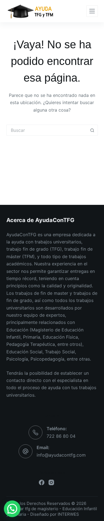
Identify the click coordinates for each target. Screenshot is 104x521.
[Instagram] (51, 482)
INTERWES (68, 514)
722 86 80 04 (61, 436)
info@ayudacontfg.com (61, 455)
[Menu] (92, 11)
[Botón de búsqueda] (92, 130)
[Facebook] (41, 482)
